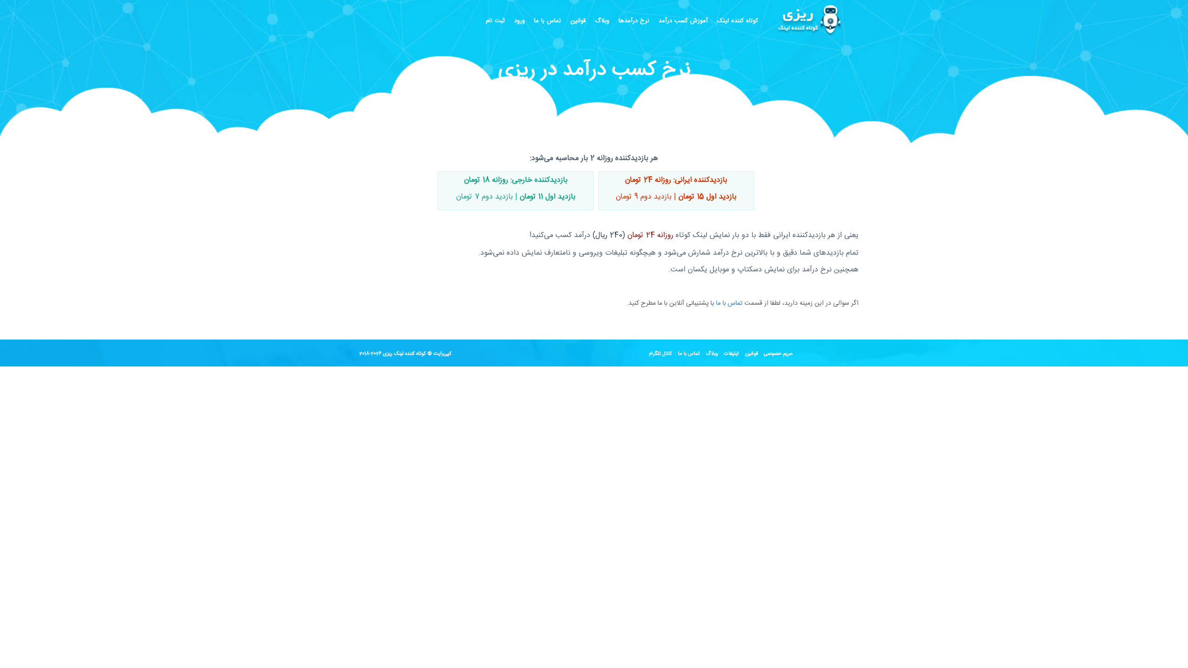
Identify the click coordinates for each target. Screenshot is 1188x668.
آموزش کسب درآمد (683, 21)
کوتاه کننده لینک (737, 21)
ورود (519, 21)
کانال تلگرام (660, 354)
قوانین (578, 21)
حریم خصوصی (778, 354)
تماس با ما (547, 21)
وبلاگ (602, 21)
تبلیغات (731, 354)
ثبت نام (495, 21)
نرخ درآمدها (634, 21)
